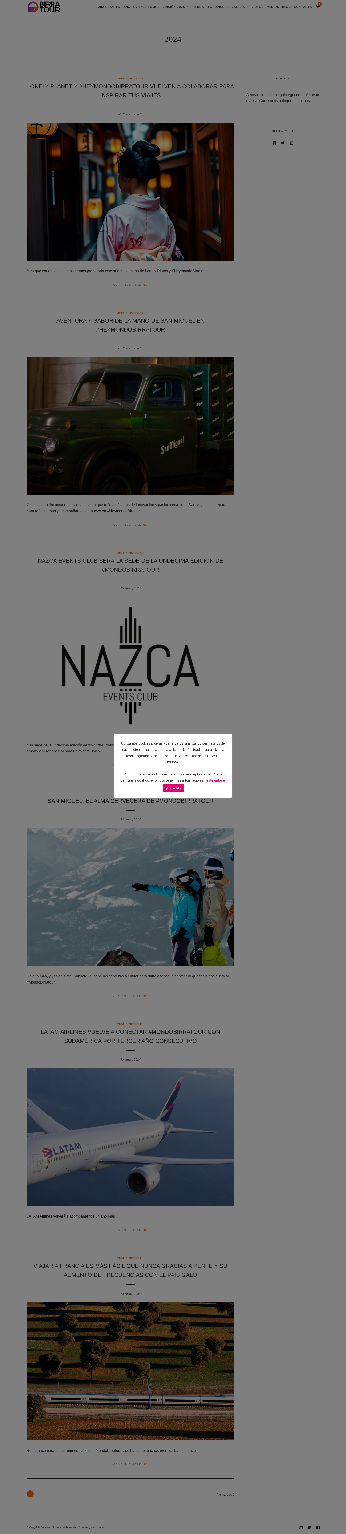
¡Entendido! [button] (173, 788)
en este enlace (213, 780)
